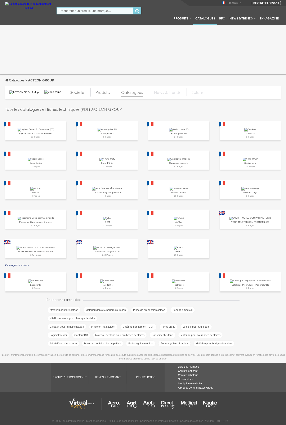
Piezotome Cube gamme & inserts (35, 222)
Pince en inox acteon (103, 326)
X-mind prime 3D (179, 133)
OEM (107, 222)
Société (77, 92)
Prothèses (179, 285)
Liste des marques (188, 366)
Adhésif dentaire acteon (63, 343)
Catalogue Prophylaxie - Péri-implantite (250, 285)
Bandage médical (183, 310)
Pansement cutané (162, 335)
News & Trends (241, 18)
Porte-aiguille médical (140, 343)
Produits (181, 18)
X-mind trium (250, 163)
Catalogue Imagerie (178, 163)
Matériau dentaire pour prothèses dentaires (119, 335)
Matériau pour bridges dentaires (214, 343)
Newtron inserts (178, 192)
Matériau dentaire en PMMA (138, 326)
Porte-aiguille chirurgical (174, 343)
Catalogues (205, 18)
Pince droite (168, 326)
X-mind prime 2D (107, 133)
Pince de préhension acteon (149, 310)
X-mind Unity (107, 163)
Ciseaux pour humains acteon (67, 326)
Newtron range (250, 192)
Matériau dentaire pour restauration (106, 310)
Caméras (250, 133)
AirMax (178, 222)
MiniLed (36, 192)
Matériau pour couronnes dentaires (200, 335)
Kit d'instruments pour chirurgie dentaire (72, 318)
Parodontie (107, 285)
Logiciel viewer (58, 335)
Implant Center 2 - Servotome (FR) (35, 133)
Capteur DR (81, 335)
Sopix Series (36, 163)
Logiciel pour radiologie (196, 326)
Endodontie (35, 285)
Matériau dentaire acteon (64, 310)
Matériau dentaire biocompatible (102, 343)
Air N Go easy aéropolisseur (107, 192)
